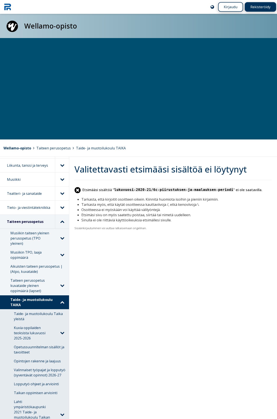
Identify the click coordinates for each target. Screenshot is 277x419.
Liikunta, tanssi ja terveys (27, 165)
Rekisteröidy (260, 7)
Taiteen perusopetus (53, 148)
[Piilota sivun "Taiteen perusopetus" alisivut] (62, 222)
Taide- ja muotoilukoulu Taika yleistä (38, 316)
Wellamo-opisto (17, 148)
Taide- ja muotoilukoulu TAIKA (101, 148)
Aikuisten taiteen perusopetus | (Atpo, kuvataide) (36, 269)
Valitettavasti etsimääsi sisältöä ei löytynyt (160, 169)
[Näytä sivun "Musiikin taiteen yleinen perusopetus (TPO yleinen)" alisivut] (62, 238)
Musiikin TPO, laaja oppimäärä (26, 255)
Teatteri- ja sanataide (24, 193)
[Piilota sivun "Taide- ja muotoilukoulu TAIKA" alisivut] (62, 302)
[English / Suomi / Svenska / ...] (212, 7)
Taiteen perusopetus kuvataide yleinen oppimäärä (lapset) (27, 285)
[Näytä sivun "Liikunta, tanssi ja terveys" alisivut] (62, 165)
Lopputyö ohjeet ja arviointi (36, 384)
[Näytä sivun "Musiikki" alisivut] (62, 179)
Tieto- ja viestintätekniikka (28, 207)
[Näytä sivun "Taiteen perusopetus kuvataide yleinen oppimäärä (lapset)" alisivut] (62, 285)
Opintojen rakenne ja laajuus (37, 361)
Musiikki (14, 179)
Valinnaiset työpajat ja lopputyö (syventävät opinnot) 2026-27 (39, 372)
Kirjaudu (230, 7)
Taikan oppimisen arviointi (35, 392)
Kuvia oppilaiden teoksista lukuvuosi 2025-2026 (29, 333)
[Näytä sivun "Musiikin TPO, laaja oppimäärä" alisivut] (62, 255)
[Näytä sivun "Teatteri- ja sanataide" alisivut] (62, 193)
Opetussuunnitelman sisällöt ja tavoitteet (39, 350)
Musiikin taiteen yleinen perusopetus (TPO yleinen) (29, 238)
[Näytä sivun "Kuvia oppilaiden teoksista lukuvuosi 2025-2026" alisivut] (62, 332)
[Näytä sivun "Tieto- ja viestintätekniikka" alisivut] (62, 207)
